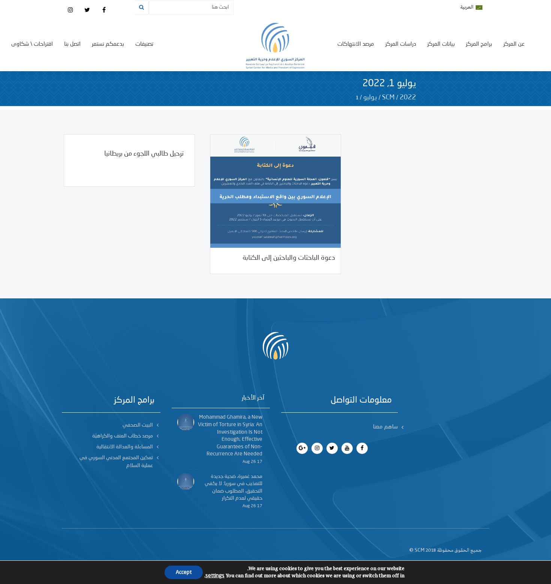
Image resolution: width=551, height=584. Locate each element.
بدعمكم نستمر (108, 44)
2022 (408, 97)
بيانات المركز (441, 44)
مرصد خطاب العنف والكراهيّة (122, 436)
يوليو (370, 97)
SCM (388, 97)
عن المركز (514, 44)
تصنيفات (144, 44)
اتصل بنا (72, 44)
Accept (184, 572)
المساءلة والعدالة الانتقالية (124, 446)
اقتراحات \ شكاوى (32, 44)
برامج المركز (479, 44)
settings (215, 575)
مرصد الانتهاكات (355, 44)
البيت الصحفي (138, 425)
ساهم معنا (385, 427)
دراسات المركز (400, 44)
